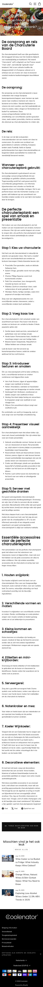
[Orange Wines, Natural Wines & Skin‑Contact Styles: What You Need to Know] (8, 873)
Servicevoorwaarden (9, 939)
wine (18, 16)
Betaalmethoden (8, 946)
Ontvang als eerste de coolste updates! (19, 954)
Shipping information (9, 928)
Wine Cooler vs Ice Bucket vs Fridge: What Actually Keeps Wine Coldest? (28, 862)
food (14, 16)
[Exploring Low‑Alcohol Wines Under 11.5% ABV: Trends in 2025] (8, 892)
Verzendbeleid (7, 931)
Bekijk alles (21, 849)
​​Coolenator (22, 732)
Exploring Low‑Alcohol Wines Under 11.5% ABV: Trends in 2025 (28, 896)
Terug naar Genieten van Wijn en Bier (23, 827)
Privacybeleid (6, 943)
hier (4, 804)
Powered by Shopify (21, 985)
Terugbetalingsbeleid (9, 935)
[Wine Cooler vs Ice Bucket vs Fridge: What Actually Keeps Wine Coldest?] (8, 858)
